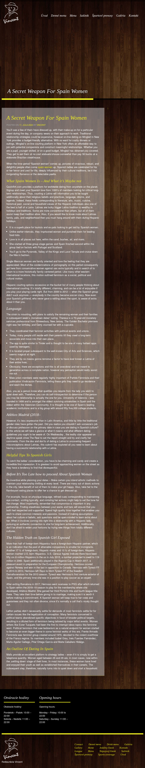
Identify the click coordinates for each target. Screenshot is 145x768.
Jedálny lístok (106, 747)
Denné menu (58, 15)
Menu (73, 15)
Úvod (44, 15)
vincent (41, 124)
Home (91, 747)
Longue (78, 751)
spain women (45, 167)
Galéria (120, 15)
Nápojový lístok (107, 751)
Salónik (84, 15)
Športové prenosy (102, 15)
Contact (79, 744)
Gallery (78, 747)
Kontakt (133, 15)
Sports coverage (106, 754)
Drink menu (113, 744)
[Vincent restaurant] (11, 11)
